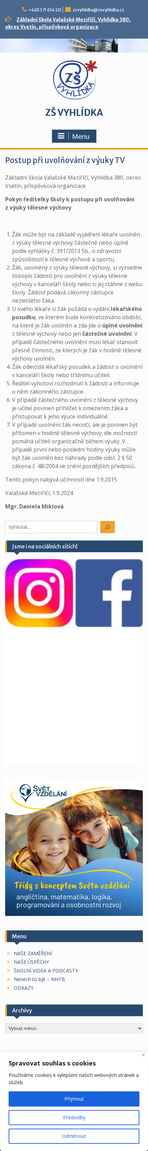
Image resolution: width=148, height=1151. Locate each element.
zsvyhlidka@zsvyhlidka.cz (98, 9)
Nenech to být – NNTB (39, 979)
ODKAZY (23, 988)
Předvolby (74, 1117)
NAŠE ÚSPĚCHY (31, 962)
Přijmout (74, 1099)
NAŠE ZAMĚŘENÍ (33, 953)
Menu (80, 136)
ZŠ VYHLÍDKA (74, 112)
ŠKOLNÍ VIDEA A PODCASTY (46, 970)
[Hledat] (107, 527)
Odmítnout (74, 1136)
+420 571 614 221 (45, 9)
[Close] (143, 1055)
